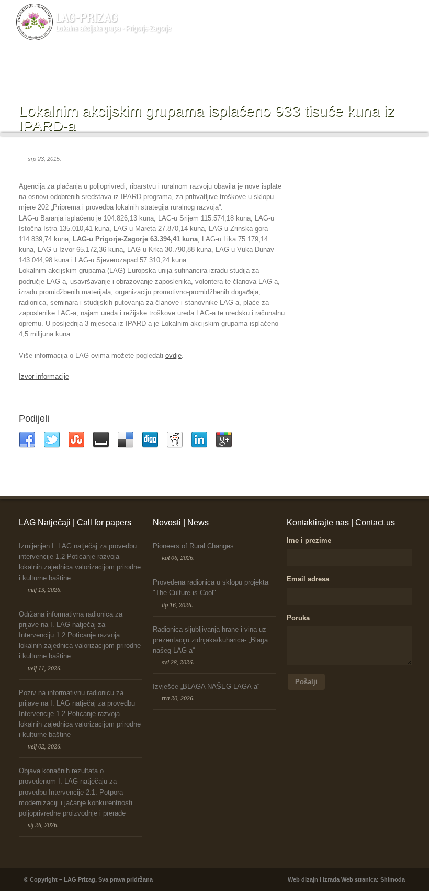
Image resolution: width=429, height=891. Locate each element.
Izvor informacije (44, 376)
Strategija (339, 65)
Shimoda (392, 879)
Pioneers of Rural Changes (193, 546)
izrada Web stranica (350, 879)
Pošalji (306, 682)
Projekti (265, 65)
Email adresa (308, 579)
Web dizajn (303, 879)
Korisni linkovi (382, 65)
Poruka (298, 618)
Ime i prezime (309, 540)
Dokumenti (300, 65)
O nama (146, 65)
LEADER (182, 65)
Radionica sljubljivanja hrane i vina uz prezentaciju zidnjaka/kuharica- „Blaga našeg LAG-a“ (210, 639)
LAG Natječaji (224, 65)
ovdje (173, 355)
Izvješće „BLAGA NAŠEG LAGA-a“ (206, 686)
